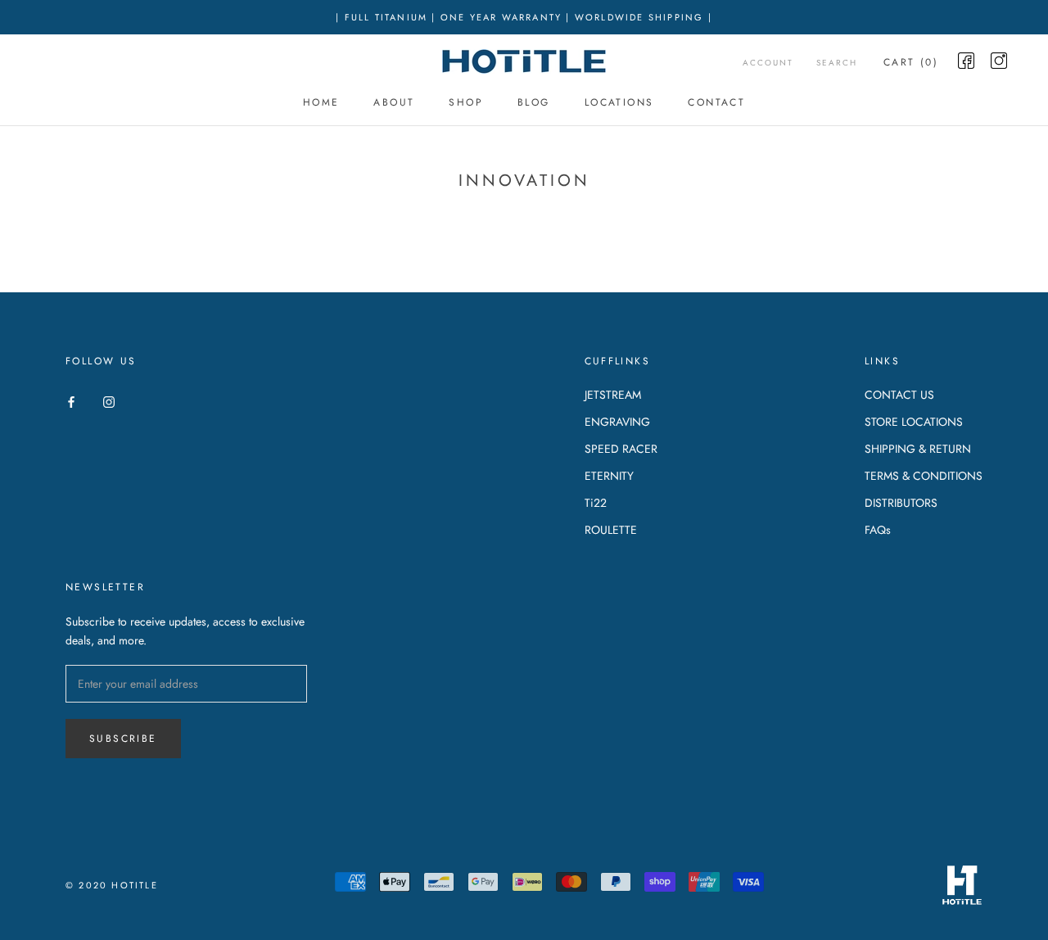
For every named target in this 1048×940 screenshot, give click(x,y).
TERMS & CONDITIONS (923, 476)
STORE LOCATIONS (914, 422)
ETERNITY (609, 476)
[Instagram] (109, 400)
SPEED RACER (621, 449)
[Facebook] (71, 400)
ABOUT (393, 102)
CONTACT (716, 102)
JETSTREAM (613, 394)
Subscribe (123, 738)
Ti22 (596, 503)
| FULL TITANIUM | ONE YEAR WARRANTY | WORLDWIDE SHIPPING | (524, 17)
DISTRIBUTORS (901, 503)
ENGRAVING (617, 422)
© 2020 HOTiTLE (112, 885)
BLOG (533, 102)
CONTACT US (899, 394)
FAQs (878, 530)
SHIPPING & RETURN (918, 449)
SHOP (466, 102)
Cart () (910, 62)
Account (768, 62)
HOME (321, 102)
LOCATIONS (619, 102)
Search (836, 62)
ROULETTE (611, 530)
